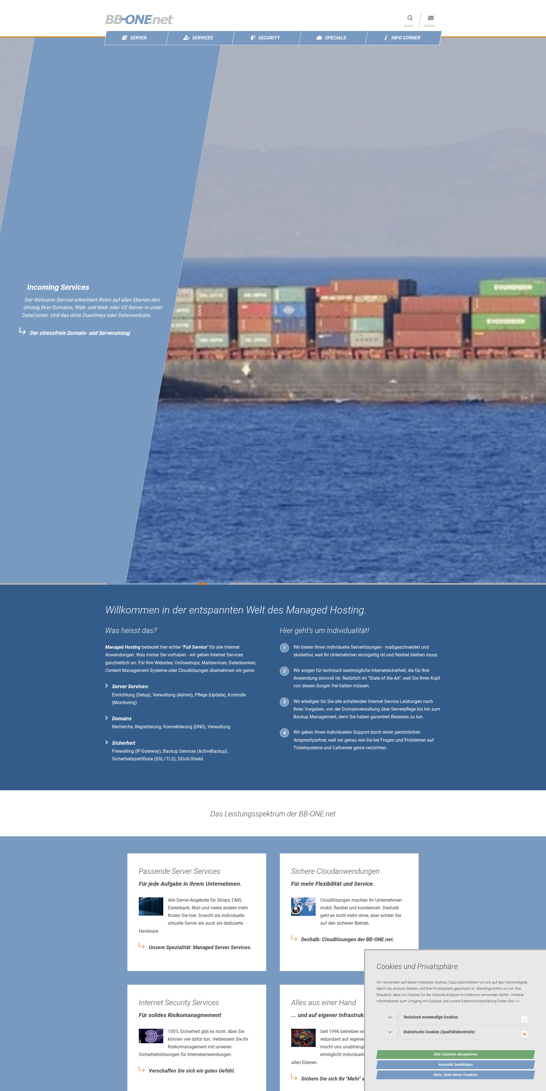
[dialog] (455, 1020)
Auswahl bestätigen (455, 1064)
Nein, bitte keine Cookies (455, 1075)
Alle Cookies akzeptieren (455, 1054)
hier (517, 1001)
